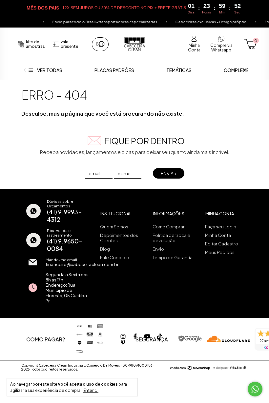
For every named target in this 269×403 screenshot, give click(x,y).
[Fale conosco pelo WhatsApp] (255, 389)
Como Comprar (169, 226)
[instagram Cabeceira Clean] (123, 336)
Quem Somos (114, 226)
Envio (158, 249)
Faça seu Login (220, 226)
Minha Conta (218, 235)
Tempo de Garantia (173, 257)
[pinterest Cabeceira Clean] (123, 342)
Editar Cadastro (221, 243)
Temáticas (179, 70)
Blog (105, 249)
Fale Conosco (114, 257)
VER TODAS (49, 70)
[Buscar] (101, 44)
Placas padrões (114, 70)
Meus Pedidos (220, 252)
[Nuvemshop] (190, 368)
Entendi (90, 390)
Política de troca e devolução (171, 238)
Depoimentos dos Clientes (119, 238)
